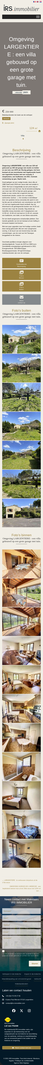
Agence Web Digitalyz (21, 1063)
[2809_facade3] (21, 368)
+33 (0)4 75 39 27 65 (13, 996)
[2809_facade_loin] (21, 455)
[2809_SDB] (21, 766)
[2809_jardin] (21, 484)
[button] (8, 123)
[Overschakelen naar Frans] (34, 1)
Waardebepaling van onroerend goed (16, 979)
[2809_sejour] (21, 679)
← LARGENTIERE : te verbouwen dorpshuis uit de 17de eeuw (19, 881)
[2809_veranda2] (21, 592)
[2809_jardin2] (21, 397)
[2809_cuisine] (21, 708)
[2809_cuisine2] (21, 737)
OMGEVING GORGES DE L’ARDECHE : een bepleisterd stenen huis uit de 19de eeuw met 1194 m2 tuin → (22, 888)
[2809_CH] (21, 795)
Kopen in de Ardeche (32, 974)
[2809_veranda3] (21, 621)
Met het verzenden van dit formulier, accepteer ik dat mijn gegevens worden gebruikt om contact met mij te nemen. (20, 954)
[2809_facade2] (21, 339)
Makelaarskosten (21, 984)
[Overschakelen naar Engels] (37, 1)
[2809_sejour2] (21, 650)
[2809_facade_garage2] (21, 513)
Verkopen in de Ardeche (11, 974)
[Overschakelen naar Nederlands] (40, 1)
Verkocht (37, 979)
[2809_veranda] (21, 564)
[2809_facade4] (21, 426)
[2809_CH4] (21, 853)
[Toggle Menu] (38, 17)
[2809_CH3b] (21, 824)
